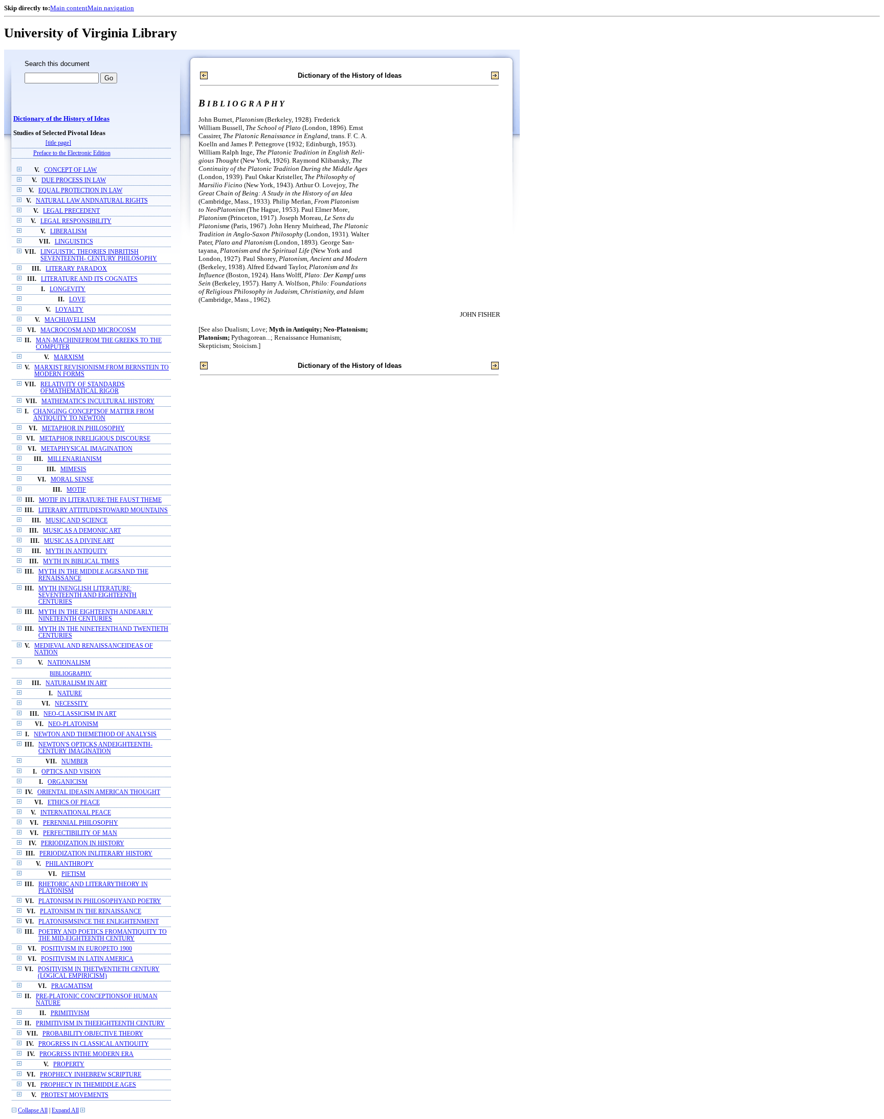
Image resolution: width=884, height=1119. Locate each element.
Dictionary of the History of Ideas (61, 118)
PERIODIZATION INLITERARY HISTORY (95, 853)
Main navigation (110, 8)
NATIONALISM (69, 663)
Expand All (65, 1110)
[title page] (58, 143)
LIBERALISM (68, 231)
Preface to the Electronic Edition (71, 153)
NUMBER (74, 761)
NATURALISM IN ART (76, 683)
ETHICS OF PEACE (74, 802)
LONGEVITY (67, 289)
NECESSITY (71, 703)
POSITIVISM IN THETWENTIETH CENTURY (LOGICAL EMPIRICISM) (99, 972)
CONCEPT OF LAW (70, 170)
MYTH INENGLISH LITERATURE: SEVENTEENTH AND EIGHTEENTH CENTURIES (87, 595)
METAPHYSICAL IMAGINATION (86, 449)
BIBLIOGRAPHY (71, 673)
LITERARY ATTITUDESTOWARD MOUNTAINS (103, 510)
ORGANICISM (67, 782)
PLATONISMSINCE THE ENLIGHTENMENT (98, 921)
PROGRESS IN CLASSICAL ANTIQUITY (93, 1044)
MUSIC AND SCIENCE (76, 520)
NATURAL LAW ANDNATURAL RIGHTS (92, 201)
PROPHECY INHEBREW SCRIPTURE (90, 1074)
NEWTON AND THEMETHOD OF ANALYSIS (95, 734)
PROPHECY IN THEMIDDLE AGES (88, 1085)
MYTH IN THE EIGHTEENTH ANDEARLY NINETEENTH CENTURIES (95, 615)
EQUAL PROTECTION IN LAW (80, 190)
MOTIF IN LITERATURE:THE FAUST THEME (100, 500)
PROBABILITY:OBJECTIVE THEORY (92, 1033)
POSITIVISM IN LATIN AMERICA (87, 959)
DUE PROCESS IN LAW (73, 180)
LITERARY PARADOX (76, 269)
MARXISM (69, 357)
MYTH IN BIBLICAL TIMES (81, 561)
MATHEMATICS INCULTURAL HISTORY (97, 401)
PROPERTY (68, 1064)
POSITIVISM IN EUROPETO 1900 (86, 949)
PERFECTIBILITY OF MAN (80, 833)
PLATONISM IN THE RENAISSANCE (90, 911)
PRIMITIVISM (70, 1013)
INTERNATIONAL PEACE (75, 812)
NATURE (69, 693)
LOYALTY (69, 309)
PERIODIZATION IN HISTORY (82, 843)
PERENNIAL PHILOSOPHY (80, 823)
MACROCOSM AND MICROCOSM (88, 330)
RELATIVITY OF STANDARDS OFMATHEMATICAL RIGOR (82, 387)
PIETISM (73, 874)
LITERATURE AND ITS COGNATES (89, 279)
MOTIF (76, 490)
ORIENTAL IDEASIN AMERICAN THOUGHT (98, 792)
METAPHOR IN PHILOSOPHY (83, 428)
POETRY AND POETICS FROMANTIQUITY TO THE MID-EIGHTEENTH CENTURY (102, 935)
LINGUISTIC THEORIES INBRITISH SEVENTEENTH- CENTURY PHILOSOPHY (98, 255)
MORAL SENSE (72, 479)
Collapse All (33, 1110)
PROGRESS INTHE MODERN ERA (86, 1054)
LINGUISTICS (74, 241)
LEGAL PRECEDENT (71, 211)
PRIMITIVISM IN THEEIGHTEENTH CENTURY (100, 1023)
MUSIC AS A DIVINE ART (79, 541)
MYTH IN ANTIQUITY (76, 551)
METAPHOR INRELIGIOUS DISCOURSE (94, 438)
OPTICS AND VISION (71, 772)
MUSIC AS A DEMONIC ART (82, 531)
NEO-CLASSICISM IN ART (79, 714)
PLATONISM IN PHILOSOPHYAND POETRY (99, 901)
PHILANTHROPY (70, 864)
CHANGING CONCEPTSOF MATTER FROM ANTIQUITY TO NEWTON (93, 415)
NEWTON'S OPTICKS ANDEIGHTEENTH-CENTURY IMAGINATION (95, 748)
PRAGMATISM (72, 986)
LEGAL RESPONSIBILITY (76, 221)
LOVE (77, 299)
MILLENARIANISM (75, 459)
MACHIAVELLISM (70, 320)
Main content (68, 8)
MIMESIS (73, 469)
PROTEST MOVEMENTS (74, 1095)
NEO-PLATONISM (73, 724)
